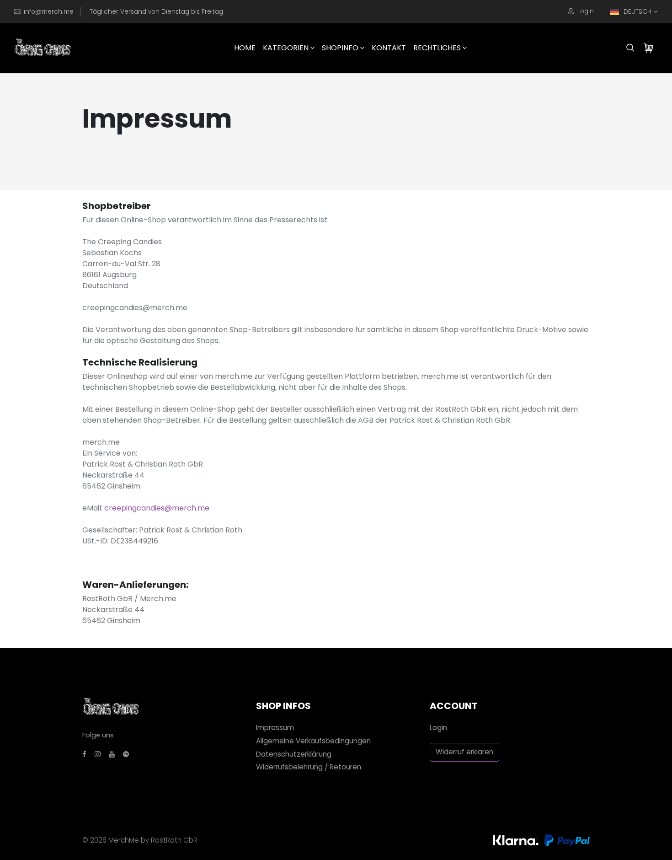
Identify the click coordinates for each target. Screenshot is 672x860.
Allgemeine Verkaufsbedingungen (313, 741)
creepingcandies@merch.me (156, 508)
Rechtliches (437, 48)
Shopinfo (340, 48)
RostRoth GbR (174, 840)
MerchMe (123, 840)
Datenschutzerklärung (293, 754)
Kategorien (286, 48)
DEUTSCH (637, 11)
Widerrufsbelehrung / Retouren (308, 767)
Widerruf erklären (464, 752)
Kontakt (389, 48)
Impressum (275, 727)
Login (585, 11)
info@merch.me (49, 11)
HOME (245, 48)
